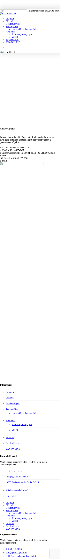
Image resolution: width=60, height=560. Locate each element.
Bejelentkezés (12, 443)
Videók (15, 430)
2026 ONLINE (13, 449)
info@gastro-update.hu (17, 476)
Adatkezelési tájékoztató (17, 490)
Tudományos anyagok (22, 424)
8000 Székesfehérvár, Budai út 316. (23, 482)
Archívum (10, 420)
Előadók (10, 397)
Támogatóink (12, 409)
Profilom (10, 437)
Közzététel (11, 496)
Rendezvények (13, 403)
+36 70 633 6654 (14, 471)
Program (10, 392)
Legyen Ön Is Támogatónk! (24, 413)
